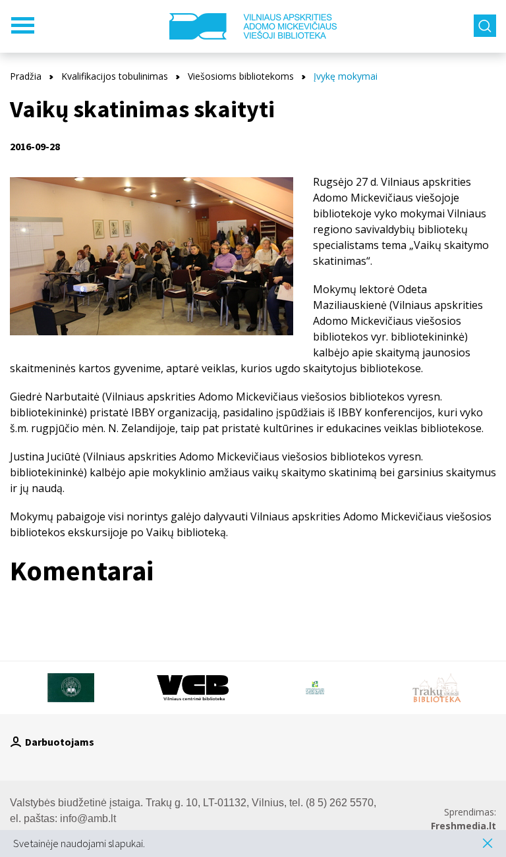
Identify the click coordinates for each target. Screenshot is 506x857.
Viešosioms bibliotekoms (241, 76)
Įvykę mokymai (346, 76)
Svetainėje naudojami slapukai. (79, 843)
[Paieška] (485, 25)
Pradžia (26, 76)
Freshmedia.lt (463, 825)
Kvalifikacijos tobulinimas (114, 76)
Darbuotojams (59, 741)
